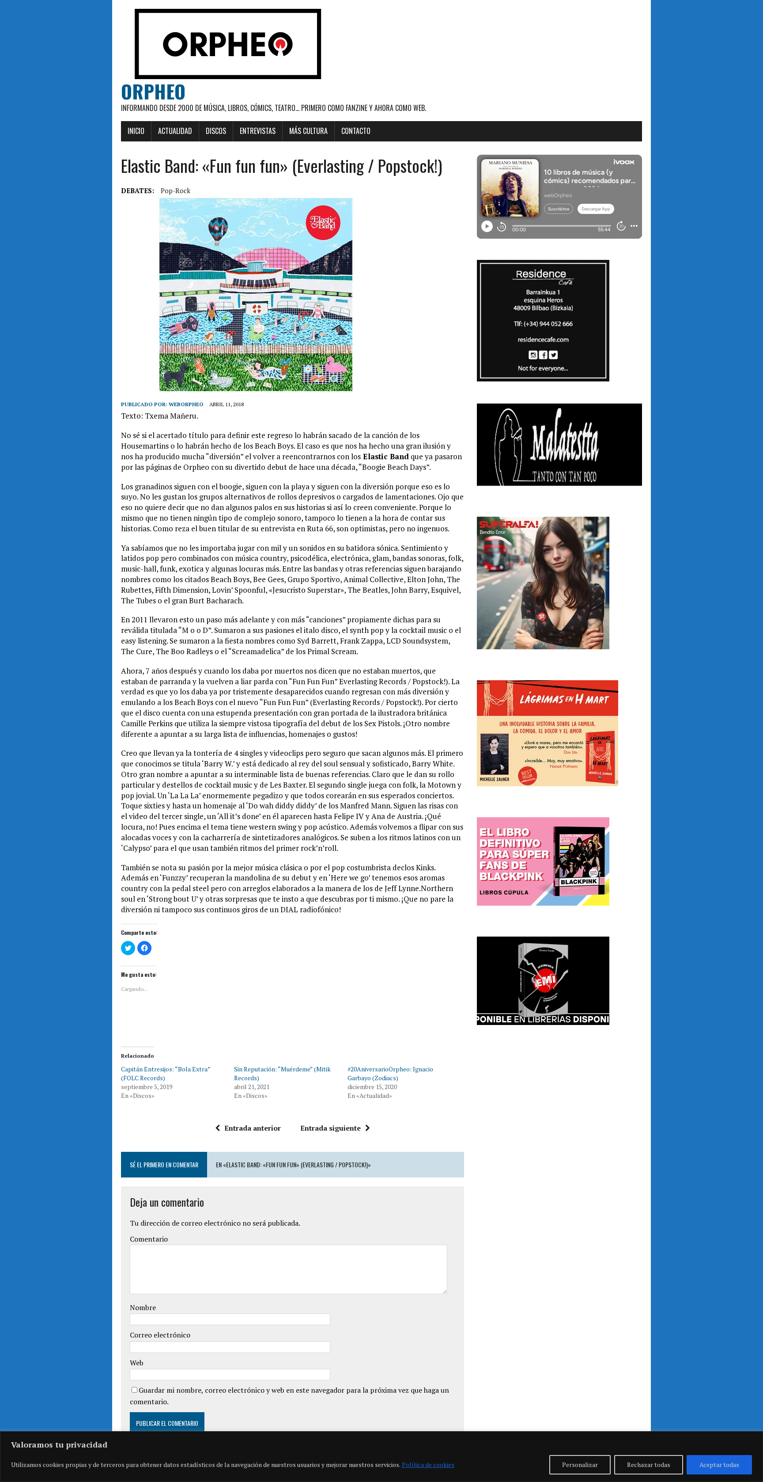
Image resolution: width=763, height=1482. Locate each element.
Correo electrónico (160, 1335)
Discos (216, 131)
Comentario (149, 1239)
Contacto (355, 131)
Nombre (143, 1307)
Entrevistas (258, 131)
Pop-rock (175, 190)
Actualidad (175, 131)
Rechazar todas (648, 1464)
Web (137, 1363)
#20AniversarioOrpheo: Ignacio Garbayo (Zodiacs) (390, 1073)
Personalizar (580, 1464)
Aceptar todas (719, 1464)
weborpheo (186, 404)
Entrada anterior (252, 1128)
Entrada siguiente (330, 1128)
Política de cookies (428, 1464)
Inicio (136, 131)
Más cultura (308, 131)
